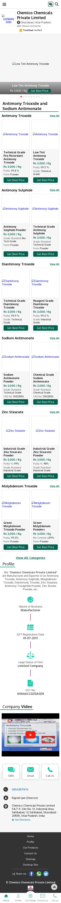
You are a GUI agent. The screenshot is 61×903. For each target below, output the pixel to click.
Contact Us (30, 853)
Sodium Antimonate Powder (11, 378)
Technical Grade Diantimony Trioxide (14, 304)
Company (17, 706)
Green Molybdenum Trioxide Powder (14, 526)
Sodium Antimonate (18, 338)
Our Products (30, 847)
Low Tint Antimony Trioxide (39, 156)
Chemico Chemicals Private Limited (35, 15)
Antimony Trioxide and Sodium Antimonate (25, 106)
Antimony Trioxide (17, 115)
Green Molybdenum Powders (41, 526)
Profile (8, 563)
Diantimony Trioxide (18, 264)
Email (30, 775)
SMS (11, 775)
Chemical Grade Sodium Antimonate (43, 378)
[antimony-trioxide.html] (30, 63)
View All (54, 115)
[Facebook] (31, 873)
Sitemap (30, 859)
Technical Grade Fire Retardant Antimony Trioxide (14, 157)
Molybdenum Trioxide (19, 486)
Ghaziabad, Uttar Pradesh (36, 22)
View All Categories (30, 558)
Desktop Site (30, 864)
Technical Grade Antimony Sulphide (44, 230)
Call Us (50, 775)
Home (30, 836)
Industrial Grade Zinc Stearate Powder (14, 452)
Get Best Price (16, 180)
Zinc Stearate (12, 412)
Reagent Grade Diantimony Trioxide (43, 304)
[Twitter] (46, 873)
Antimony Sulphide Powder (15, 228)
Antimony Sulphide (17, 190)
